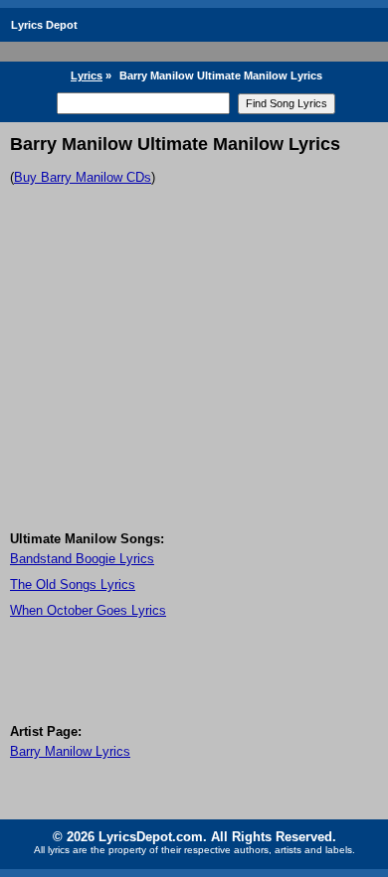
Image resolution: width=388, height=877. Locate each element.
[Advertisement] (194, 387)
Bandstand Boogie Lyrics (82, 558)
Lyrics (86, 75)
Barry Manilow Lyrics (70, 751)
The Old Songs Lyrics (72, 584)
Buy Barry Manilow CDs (82, 177)
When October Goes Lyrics (88, 610)
